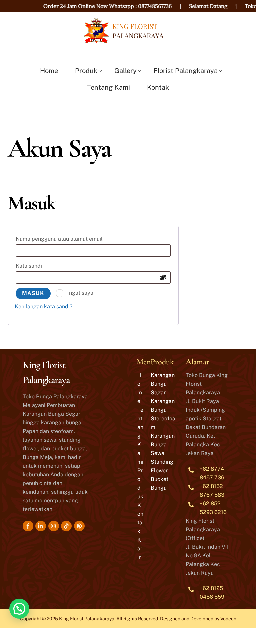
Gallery (125, 71)
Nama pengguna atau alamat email (68, 238)
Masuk (33, 293)
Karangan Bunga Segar (163, 384)
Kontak (158, 87)
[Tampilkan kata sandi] (163, 277)
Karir (139, 548)
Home (49, 71)
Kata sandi (37, 265)
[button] (19, 609)
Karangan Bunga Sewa (163, 444)
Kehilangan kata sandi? (43, 306)
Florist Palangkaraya (186, 71)
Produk (86, 71)
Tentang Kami (108, 87)
